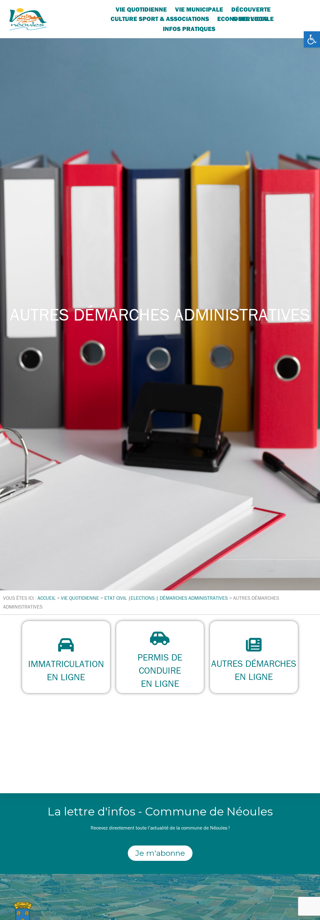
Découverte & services (251, 9)
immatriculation (66, 664)
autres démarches (253, 663)
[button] (312, 39)
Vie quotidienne (141, 9)
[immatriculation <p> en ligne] (66, 645)
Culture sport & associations (160, 19)
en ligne (66, 677)
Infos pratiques (189, 29)
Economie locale (245, 19)
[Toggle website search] (223, 28)
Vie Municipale (199, 9)
